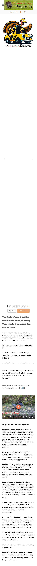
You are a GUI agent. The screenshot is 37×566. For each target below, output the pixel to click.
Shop (11, 12)
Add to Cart (23, 311)
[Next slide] (33, 159)
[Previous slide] (4, 159)
